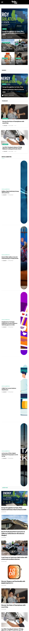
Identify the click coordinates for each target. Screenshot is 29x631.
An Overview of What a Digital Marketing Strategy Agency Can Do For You (10, 454)
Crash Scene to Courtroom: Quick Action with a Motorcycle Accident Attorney (21, 48)
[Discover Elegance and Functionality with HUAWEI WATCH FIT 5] (7, 58)
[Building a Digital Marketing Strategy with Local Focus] (24, 192)
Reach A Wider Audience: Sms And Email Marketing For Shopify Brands (10, 257)
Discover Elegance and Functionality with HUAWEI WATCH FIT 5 (7, 62)
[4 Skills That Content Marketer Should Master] (24, 389)
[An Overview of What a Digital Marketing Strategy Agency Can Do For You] (24, 454)
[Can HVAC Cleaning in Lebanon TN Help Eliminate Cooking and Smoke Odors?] (14, 137)
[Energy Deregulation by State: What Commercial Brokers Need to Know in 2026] (14, 23)
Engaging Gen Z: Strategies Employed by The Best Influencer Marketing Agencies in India (9, 323)
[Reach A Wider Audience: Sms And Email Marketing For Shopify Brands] (24, 257)
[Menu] (2, 2)
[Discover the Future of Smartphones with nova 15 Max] (21, 58)
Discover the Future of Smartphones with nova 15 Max (21, 62)
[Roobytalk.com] (14, 2)
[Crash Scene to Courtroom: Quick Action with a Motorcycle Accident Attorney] (14, 548)
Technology (5, 118)
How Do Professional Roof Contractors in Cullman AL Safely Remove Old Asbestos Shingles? (7, 47)
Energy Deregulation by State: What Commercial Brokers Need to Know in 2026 (13, 33)
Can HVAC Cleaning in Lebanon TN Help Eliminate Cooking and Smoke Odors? (12, 148)
